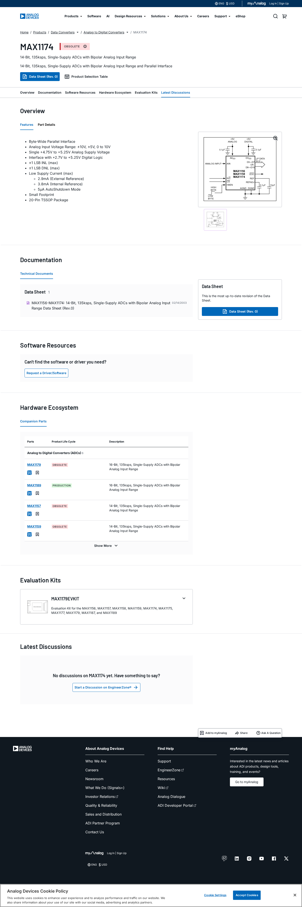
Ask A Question (271, 733)
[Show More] (106, 545)
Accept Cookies (247, 895)
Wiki (161, 787)
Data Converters (63, 32)
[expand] (184, 598)
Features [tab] (26, 124)
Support (164, 761)
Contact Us (94, 832)
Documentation (49, 92)
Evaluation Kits (146, 92)
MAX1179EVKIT (65, 598)
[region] (151, 895)
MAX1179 (34, 464)
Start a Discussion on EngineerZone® (103, 687)
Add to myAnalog (216, 733)
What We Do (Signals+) (104, 787)
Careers (91, 770)
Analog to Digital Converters (104, 32)
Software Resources (80, 92)
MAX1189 (34, 485)
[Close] (295, 895)
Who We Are (95, 761)
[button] (77, 32)
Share (244, 733)
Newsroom (94, 779)
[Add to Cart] (29, 472)
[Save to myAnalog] (37, 472)
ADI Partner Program (102, 823)
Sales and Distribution (103, 814)
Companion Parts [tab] (33, 421)
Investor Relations (100, 796)
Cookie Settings (215, 895)
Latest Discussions (175, 92)
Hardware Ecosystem (115, 92)
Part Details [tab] (46, 124)
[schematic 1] (215, 219)
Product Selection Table (89, 76)
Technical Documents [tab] (36, 273)
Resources (166, 779)
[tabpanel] (106, 170)
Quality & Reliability (101, 805)
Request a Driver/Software (46, 373)
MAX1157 (34, 506)
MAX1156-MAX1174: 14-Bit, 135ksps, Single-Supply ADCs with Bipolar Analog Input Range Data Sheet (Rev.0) (101, 305)
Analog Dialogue (171, 796)
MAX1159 (34, 526)
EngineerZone (169, 770)
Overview (27, 92)
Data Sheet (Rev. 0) (43, 76)
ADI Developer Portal (175, 805)
